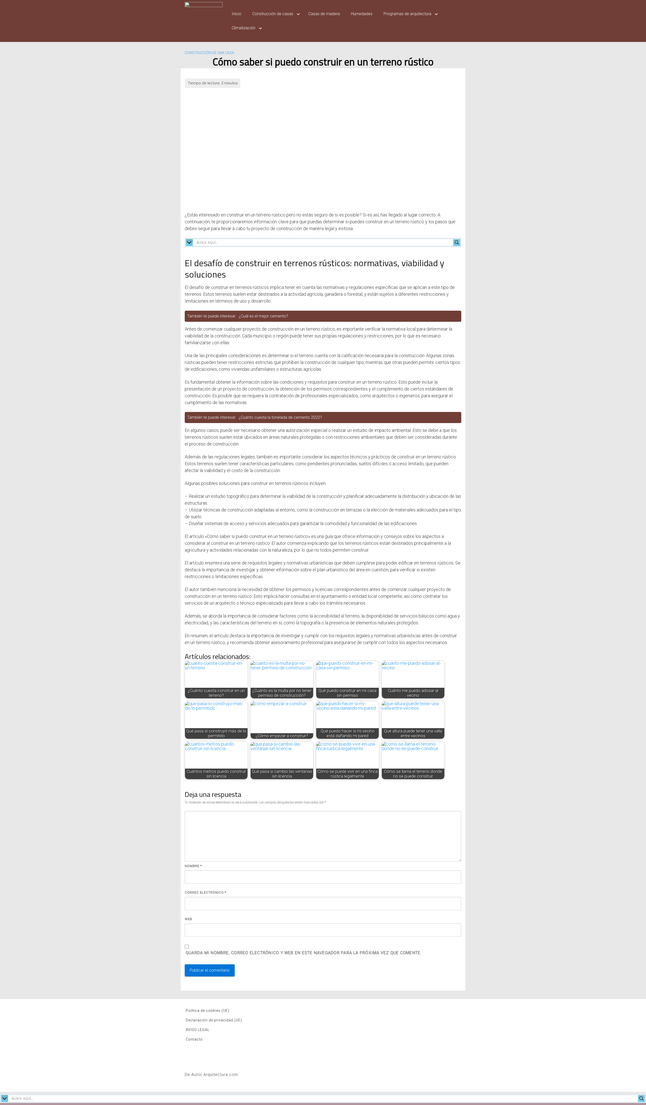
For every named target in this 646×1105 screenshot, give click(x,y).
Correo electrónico (205, 892)
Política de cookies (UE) (207, 1011)
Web (188, 919)
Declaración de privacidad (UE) (214, 1020)
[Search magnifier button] (456, 242)
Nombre (193, 866)
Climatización (243, 28)
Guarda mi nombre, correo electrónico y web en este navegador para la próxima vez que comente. (304, 952)
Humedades (361, 13)
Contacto (194, 1039)
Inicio (236, 13)
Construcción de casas (272, 13)
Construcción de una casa (209, 53)
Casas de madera (324, 13)
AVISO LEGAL (197, 1030)
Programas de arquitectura (407, 13)
